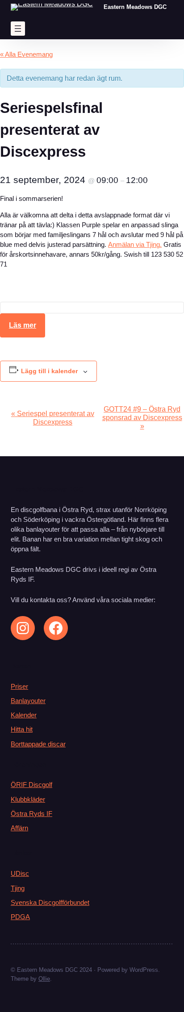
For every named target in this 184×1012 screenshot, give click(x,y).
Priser (19, 686)
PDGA (20, 916)
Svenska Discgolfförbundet (50, 902)
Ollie (44, 978)
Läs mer (22, 325)
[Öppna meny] (18, 28)
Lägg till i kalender (49, 371)
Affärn (19, 828)
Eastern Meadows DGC (135, 7)
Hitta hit (22, 729)
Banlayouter (28, 700)
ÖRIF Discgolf (31, 784)
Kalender (24, 715)
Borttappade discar (38, 744)
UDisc (20, 873)
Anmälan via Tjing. (135, 244)
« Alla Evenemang (26, 54)
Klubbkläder (28, 799)
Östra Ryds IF (31, 813)
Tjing (18, 888)
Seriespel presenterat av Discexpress (52, 417)
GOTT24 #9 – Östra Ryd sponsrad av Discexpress (142, 417)
